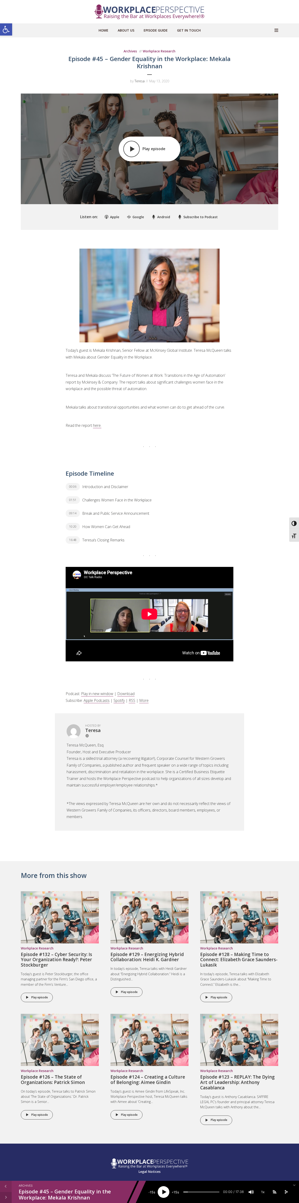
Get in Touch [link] (189, 30)
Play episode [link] (39, 997)
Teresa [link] (140, 81)
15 (151, 1192)
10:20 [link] (72, 527)
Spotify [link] (119, 700)
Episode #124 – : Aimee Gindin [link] (147, 1079)
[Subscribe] (274, 1192)
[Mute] (251, 1192)
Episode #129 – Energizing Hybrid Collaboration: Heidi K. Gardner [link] (147, 957)
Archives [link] (130, 51)
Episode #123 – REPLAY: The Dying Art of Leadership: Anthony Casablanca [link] (237, 1082)
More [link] (144, 700)
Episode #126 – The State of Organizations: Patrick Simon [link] (53, 1079)
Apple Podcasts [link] (97, 700)
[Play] (163, 1192)
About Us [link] (126, 30)
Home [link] (103, 30)
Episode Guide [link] (156, 30)
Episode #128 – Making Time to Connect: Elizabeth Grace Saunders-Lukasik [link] (239, 959)
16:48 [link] (72, 540)
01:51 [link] (72, 500)
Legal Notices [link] (149, 1171)
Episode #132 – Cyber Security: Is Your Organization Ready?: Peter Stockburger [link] (56, 959)
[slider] (201, 1192)
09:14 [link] (72, 513)
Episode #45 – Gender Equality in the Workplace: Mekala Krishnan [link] (65, 1194)
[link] (6, 29)
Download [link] (126, 693)
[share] (286, 1192)
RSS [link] (132, 700)
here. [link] (97, 425)
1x (263, 1192)
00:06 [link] (72, 487)
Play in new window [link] (97, 693)
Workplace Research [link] (159, 51)
